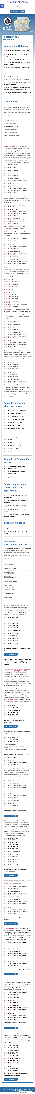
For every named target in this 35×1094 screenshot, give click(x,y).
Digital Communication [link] (10, 821)
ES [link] (6, 55)
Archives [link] (6, 605)
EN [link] (4, 50)
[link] (2, 6)
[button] (17, 6)
